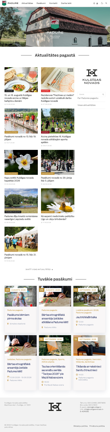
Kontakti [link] (53, 3)
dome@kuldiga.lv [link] (94, 407)
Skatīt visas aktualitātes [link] (38, 269)
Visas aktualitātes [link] (87, 105)
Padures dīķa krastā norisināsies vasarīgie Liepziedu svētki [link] (21, 218)
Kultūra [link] (45, 91)
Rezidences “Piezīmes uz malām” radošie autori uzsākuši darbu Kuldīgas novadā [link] (57, 98)
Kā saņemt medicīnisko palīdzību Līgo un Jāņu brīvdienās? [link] (57, 218)
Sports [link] (45, 132)
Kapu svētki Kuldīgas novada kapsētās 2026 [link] (19, 179)
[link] (10, 3)
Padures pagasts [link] (13, 212)
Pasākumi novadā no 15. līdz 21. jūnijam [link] (20, 256)
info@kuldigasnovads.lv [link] (93, 409)
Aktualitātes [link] (27, 3)
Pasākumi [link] (41, 3)
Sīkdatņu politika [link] (81, 426)
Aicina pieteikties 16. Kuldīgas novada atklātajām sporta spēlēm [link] (56, 139)
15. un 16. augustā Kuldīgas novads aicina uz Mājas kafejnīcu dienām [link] (18, 98)
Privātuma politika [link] (97, 426)
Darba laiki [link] (66, 3)
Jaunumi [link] (9, 91)
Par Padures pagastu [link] (88, 98)
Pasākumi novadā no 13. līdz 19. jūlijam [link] (20, 138)
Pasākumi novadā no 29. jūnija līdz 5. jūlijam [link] (56, 179)
